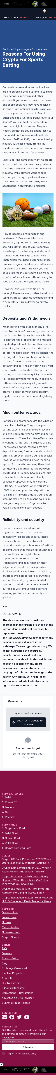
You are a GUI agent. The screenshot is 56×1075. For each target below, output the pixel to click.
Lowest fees (9, 917)
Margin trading (10, 927)
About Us (7, 978)
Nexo (8, 812)
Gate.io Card (12, 838)
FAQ (4, 948)
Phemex (10, 817)
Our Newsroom (11, 983)
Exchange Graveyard (14, 968)
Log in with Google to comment (30, 722)
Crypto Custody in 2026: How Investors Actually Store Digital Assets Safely (25, 890)
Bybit (8, 797)
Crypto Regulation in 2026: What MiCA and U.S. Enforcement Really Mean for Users (27, 899)
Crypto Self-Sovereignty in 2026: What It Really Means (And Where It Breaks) (26, 869)
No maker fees (11, 932)
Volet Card (11, 843)
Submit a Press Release (16, 1002)
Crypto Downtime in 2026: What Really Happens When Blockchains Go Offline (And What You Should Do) (25, 880)
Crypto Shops (10, 937)
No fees (6, 922)
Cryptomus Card (15, 828)
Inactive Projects (12, 973)
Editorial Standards (13, 988)
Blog (4, 963)
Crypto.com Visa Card (18, 848)
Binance (9, 807)
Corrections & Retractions (17, 992)
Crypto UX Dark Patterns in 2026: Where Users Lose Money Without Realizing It (26, 861)
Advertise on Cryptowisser (18, 997)
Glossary (7, 953)
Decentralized (10, 912)
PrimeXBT (11, 802)
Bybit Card (11, 833)
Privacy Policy (10, 958)
